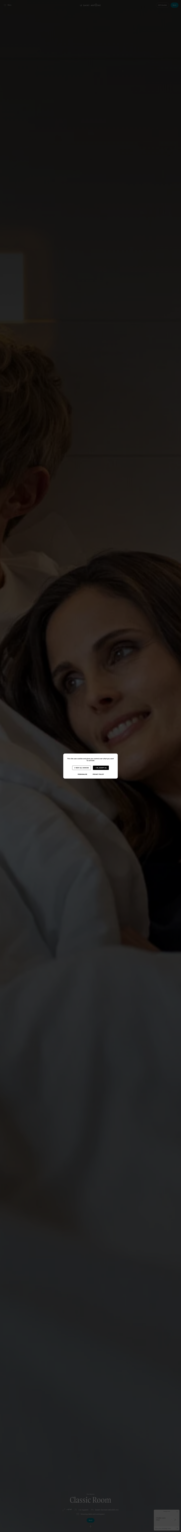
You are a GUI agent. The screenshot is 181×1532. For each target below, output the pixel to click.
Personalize (82, 774)
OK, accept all (101, 768)
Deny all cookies (82, 768)
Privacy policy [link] (98, 774)
